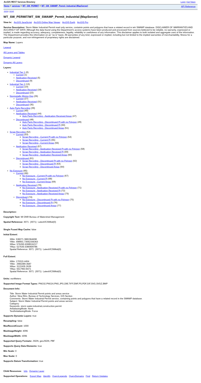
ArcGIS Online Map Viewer (47, 22)
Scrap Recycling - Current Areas (38, 143)
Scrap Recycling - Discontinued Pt (39, 164)
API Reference (188, 6)
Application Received (26, 77)
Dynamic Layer (36, 371)
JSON (6, 11)
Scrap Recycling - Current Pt (36, 140)
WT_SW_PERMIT (30, 6)
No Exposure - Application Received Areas (43, 193)
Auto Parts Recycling (20, 108)
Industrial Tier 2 (17, 84)
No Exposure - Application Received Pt (41, 190)
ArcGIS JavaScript (23, 22)
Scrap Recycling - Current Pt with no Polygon (44, 137)
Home (6, 6)
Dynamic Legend (11, 57)
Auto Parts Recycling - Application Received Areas (47, 116)
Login (183, 2)
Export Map (35, 376)
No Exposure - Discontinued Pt (37, 202)
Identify (46, 376)
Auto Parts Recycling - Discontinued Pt (41, 125)
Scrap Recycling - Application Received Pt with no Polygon (51, 149)
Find (88, 376)
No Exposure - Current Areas (36, 181)
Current (20, 74)
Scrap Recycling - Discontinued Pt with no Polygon (47, 161)
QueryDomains (76, 376)
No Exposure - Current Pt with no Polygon (43, 175)
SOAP (11, 11)
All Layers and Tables (14, 52)
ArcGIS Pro (82, 22)
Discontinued (22, 80)
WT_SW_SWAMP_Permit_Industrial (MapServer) (64, 6)
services (16, 6)
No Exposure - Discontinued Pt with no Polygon (45, 199)
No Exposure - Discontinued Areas (39, 205)
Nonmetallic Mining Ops (21, 96)
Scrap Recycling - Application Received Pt (43, 152)
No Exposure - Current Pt (34, 178)
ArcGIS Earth (68, 22)
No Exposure (16, 170)
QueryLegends (59, 376)
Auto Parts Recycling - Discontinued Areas (43, 128)
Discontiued (22, 197)
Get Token (191, 2)
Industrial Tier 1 (17, 72)
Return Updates (100, 376)
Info (25, 371)
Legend (7, 47)
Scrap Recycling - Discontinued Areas (41, 167)
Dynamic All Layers (12, 62)
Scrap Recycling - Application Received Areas (44, 155)
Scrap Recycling (18, 132)
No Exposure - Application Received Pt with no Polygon (49, 187)
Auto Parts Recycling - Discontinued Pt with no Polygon (49, 122)
